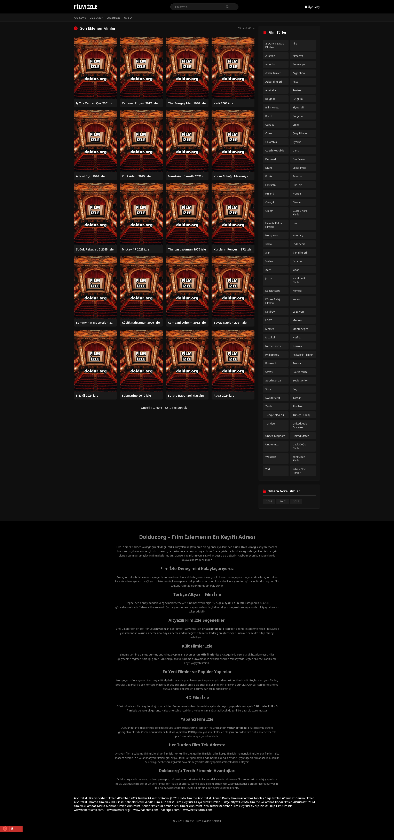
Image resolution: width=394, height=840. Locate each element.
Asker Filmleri (273, 81)
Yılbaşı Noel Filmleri (300, 471)
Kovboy (270, 311)
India (268, 244)
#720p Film (153, 802)
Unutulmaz (272, 444)
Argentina (299, 73)
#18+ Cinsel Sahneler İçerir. (127, 802)
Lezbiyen (298, 311)
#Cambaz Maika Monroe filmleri (105, 806)
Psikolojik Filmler (303, 354)
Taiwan (297, 398)
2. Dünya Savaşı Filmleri (274, 45)
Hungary (298, 235)
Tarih (268, 406)
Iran (267, 252)
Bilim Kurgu (272, 107)
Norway (297, 346)
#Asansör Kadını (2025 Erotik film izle (173, 798)
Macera (297, 320)
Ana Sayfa (80, 17)
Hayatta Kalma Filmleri (274, 225)
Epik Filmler (299, 168)
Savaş (269, 372)
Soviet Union (300, 380)
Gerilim (297, 202)
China (268, 133)
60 (158, 408)
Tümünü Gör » (246, 28)
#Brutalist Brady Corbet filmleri (95, 798)
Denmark (271, 159)
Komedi (297, 291)
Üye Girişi (313, 7)
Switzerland (272, 398)
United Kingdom (275, 436)
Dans (296, 150)
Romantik (271, 363)
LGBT (268, 320)
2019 (296, 501)
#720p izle (258, 806)
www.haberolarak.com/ (89, 810)
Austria (297, 90)
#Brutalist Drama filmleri (91, 802)
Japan (296, 270)
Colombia (271, 142)
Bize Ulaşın (96, 17)
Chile (296, 124)
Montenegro (300, 329)
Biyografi (298, 107)
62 (166, 408)
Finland (269, 193)
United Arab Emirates (300, 425)
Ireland (269, 261)
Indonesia (299, 244)
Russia (297, 363)
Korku (296, 299)
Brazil (268, 116)
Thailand (298, 406)
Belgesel (270, 99)
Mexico (269, 329)
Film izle (85, 6)
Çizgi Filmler (300, 133)
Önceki (145, 408)
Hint (295, 223)
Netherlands (273, 346)
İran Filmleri (300, 252)
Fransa (297, 193)
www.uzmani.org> (119, 810)
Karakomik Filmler (299, 280)
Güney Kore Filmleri (300, 212)
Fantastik (270, 185)
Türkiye (270, 423)
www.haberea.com (145, 810)
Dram (268, 168)
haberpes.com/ (171, 810)
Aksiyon (270, 56)
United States (301, 436)
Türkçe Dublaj (301, 415)
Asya (296, 81)
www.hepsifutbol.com (197, 810)
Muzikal (270, 337)
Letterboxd (113, 17)
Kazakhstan (272, 291)
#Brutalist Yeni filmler (204, 806)
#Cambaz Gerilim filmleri (298, 798)
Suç (295, 389)
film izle (287, 806)
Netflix (297, 337)
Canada (270, 124)
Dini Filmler (299, 159)
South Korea (273, 380)
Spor (268, 389)
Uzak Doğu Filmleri (299, 446)
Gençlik (270, 202)
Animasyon (299, 64)
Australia (270, 90)
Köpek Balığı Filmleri (273, 301)
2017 (282, 501)
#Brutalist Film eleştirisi (177, 802)
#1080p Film (273, 806)
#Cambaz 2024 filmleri (132, 798)
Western (270, 457)
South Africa (300, 372)
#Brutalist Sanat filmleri (143, 806)
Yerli (267, 469)
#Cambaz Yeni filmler (174, 806)
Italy (268, 270)
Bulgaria (298, 116)
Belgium (298, 99)
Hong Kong (272, 235)
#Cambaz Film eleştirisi (235, 806)
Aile (295, 43)
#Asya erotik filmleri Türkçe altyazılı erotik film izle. (227, 802)
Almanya (298, 56)
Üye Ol (128, 17)
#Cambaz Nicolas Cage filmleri (261, 798)
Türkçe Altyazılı (274, 415)
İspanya (297, 261)
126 (174, 408)
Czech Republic (274, 150)
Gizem (269, 211)
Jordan (269, 278)
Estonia (297, 176)
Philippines (272, 354)
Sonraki (182, 408)
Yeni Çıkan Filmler (299, 458)
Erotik (268, 176)
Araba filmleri (273, 73)
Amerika (270, 64)
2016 (269, 501)
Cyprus (297, 142)
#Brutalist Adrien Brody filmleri (219, 798)
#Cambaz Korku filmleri (277, 802)
